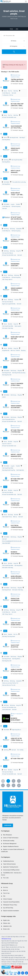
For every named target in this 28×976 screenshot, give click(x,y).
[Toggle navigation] (26, 1)
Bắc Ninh (10, 324)
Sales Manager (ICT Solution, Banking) (16, 127)
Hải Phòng (6, 159)
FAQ (4, 896)
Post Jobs (6, 878)
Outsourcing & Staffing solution (11, 870)
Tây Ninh (18, 204)
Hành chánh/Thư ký (7, 516)
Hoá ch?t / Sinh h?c (6, 443)
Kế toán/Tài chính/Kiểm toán (9, 117)
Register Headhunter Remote (11, 846)
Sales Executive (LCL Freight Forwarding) (16, 314)
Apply (5, 87)
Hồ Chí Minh (6, 182)
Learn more (7, 825)
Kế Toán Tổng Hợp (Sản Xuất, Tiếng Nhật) (17, 105)
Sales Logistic (18, 326)
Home (11, 29)
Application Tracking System (10, 867)
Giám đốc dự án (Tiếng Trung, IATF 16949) (17, 740)
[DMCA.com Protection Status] (6, 967)
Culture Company (7, 899)
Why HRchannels (7, 835)
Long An (12, 204)
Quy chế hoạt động (8, 907)
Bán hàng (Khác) (6, 139)
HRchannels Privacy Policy (10, 905)
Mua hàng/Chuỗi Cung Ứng (8, 470)
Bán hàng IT (22, 137)
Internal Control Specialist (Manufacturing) (17, 241)
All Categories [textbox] (13, 46)
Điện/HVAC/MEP (6, 543)
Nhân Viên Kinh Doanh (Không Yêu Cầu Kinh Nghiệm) (17, 578)
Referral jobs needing (8, 840)
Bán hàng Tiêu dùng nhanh (8, 636)
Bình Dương (13, 370)
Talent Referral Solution (9, 864)
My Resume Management (10, 843)
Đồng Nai (20, 370)
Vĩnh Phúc (15, 91)
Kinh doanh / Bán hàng (7, 328)
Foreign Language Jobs (8, 916)
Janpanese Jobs (7, 926)
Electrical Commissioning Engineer (16, 527)
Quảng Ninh (19, 228)
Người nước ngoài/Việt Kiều (8, 303)
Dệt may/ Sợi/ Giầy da (7, 253)
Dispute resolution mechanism (11, 910)
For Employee (5, 831)
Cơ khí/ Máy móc (6, 93)
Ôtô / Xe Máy (20, 749)
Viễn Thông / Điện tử (7, 279)
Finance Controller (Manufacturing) (17, 695)
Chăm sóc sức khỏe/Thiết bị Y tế (10, 683)
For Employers (5, 857)
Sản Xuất (14, 93)
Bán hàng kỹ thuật (14, 137)
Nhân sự (15, 516)
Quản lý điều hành (6, 709)
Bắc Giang (10, 514)
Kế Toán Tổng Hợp (17, 758)
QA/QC (4, 397)
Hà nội (5, 91)
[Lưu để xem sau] (1, 87)
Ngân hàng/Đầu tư (16, 729)
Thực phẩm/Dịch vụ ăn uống (19, 182)
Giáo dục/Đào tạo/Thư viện (8, 685)
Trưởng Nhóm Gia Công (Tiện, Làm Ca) (17, 81)
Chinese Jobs (6, 923)
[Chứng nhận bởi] (16, 967)
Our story (5, 887)
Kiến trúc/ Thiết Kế (15, 350)
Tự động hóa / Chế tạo (7, 95)
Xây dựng (23, 350)
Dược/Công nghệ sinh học (8, 419)
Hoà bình (10, 634)
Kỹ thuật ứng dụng (16, 206)
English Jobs (6, 920)
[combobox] (14, 41)
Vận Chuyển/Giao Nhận (16, 159)
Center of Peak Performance (10, 837)
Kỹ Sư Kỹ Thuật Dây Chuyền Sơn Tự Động (16, 219)
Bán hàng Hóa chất (6, 374)
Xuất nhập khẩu (20, 470)
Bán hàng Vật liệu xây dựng (18, 372)
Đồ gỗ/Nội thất (5, 350)
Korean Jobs (6, 929)
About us (5, 890)
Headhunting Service (8, 861)
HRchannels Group (7, 883)
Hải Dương (12, 228)
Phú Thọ (10, 91)
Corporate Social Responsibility (11, 902)
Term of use (6, 893)
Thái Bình (16, 299)
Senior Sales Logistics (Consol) (15, 150)
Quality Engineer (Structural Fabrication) (17, 385)
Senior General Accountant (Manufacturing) (17, 407)
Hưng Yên (18, 251)
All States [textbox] (13, 41)
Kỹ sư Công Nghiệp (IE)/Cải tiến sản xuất (11, 541)
